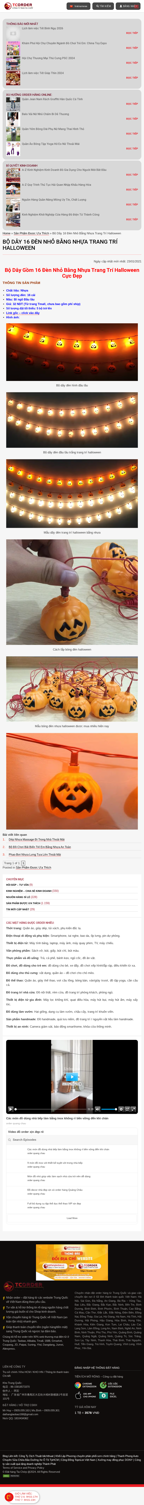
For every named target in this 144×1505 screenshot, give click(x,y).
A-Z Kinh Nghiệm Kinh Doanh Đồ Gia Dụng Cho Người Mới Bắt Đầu (64, 170)
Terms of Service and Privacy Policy (23, 1467)
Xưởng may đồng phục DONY (115, 1459)
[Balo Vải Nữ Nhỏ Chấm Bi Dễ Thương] (13, 119)
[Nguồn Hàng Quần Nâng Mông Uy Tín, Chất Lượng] (13, 205)
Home (6, 233)
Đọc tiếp (132, 33)
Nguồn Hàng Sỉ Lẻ (18, 897)
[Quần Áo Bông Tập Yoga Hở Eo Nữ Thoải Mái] (13, 149)
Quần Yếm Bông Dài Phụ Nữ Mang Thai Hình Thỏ (53, 129)
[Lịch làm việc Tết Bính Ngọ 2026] (13, 33)
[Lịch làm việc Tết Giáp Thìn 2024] (13, 78)
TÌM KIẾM (105, 6)
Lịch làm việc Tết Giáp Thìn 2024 (43, 73)
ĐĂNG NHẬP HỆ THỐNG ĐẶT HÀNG (97, 1367)
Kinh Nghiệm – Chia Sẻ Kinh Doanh (28, 891)
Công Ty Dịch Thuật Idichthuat (36, 1455)
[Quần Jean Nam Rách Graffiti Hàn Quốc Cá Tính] (13, 104)
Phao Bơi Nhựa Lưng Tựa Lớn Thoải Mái (35, 854)
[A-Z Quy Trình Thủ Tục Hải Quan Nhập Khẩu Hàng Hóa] (13, 190)
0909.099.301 (52, 1410)
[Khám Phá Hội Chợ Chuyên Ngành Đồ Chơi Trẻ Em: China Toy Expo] (13, 48)
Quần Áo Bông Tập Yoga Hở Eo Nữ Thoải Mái (51, 144)
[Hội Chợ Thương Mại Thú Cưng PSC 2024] (13, 63)
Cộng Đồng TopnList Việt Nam (78, 1459)
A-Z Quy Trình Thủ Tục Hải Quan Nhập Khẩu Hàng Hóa (56, 184)
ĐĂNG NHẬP (130, 6)
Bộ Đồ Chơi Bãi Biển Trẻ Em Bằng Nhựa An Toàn (40, 847)
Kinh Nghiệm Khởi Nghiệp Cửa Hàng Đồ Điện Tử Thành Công (61, 214)
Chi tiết (7, 1375)
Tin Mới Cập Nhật (17, 909)
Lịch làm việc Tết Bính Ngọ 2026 (42, 28)
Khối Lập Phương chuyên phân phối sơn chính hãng (85, 1455)
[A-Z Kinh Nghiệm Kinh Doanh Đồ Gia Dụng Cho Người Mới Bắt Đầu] (13, 175)
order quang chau (16, 1123)
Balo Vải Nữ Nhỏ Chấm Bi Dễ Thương (45, 114)
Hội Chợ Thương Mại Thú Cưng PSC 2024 (48, 58)
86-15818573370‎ (20, 1386)
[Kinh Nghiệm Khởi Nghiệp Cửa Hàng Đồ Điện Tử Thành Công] (13, 220)
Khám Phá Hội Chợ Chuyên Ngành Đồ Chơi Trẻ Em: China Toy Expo (64, 43)
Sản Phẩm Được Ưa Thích (31, 233)
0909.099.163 (22, 1410)
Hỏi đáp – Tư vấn (17, 884)
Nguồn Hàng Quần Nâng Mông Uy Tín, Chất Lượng (54, 199)
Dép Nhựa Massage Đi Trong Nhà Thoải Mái (37, 839)
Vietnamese (80, 6)
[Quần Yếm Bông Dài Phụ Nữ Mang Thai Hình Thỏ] (13, 134)
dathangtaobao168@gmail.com (20, 1414)
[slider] (50, 1109)
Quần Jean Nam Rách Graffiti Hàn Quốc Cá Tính (52, 99)
